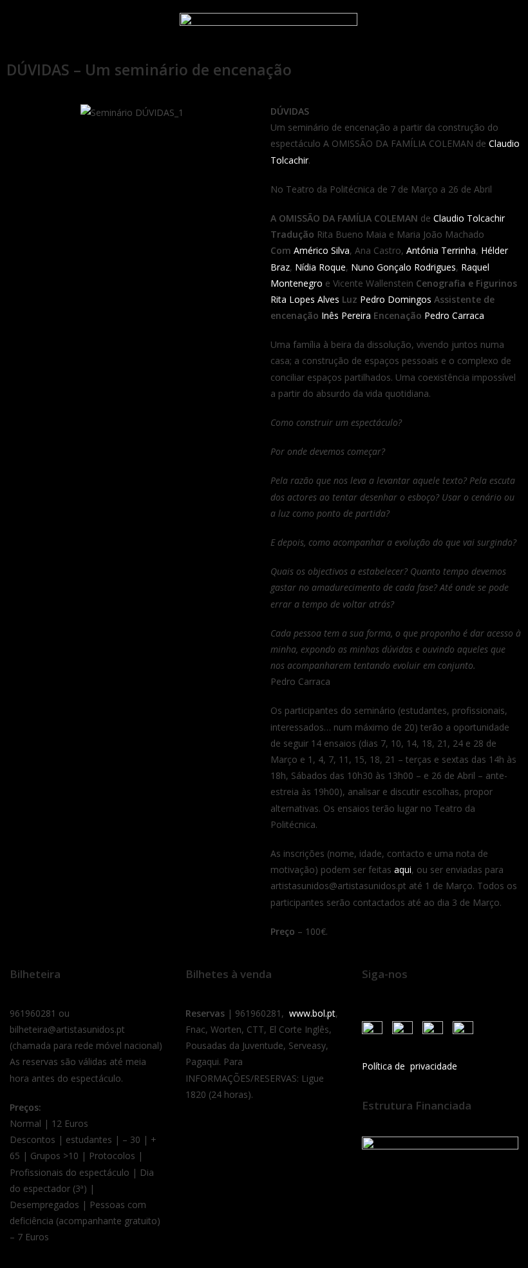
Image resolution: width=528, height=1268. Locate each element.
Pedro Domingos (395, 299)
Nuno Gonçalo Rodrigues (403, 267)
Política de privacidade (409, 1066)
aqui (402, 869)
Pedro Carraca (454, 315)
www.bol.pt (312, 1013)
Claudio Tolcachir (469, 218)
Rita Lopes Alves (304, 299)
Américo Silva (322, 250)
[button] (25, 27)
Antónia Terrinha (441, 250)
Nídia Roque (320, 267)
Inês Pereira (346, 315)
